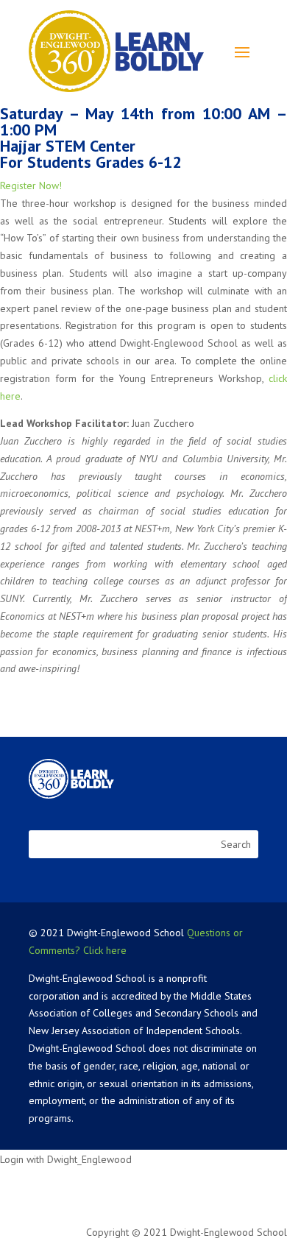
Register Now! (31, 185)
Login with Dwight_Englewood (66, 1159)
